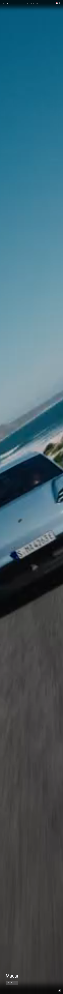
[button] (31, 990)
